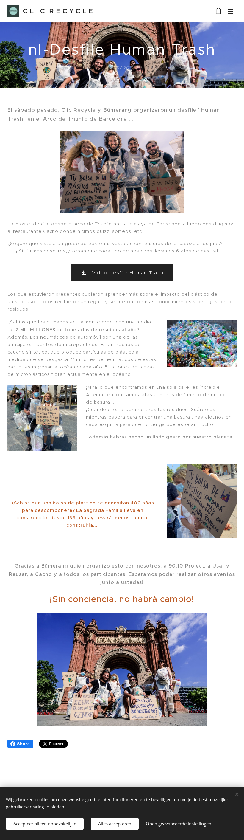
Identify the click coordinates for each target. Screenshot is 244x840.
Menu (231, 11)
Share (23, 743)
